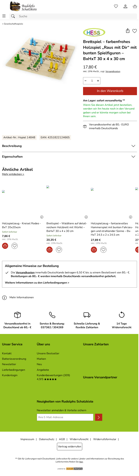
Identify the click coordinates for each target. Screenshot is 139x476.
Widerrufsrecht (79, 439)
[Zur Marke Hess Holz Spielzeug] (94, 32)
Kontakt (7, 353)
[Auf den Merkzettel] (134, 31)
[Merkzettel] (116, 6)
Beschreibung (12, 146)
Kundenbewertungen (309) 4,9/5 (53, 377)
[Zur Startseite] (23, 6)
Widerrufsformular (104, 439)
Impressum (27, 439)
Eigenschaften (12, 157)
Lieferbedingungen (13, 370)
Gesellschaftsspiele (13, 24)
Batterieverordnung (14, 359)
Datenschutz (46, 439)
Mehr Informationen (21, 297)
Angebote (43, 370)
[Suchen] (14, 16)
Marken (41, 359)
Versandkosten (112, 71)
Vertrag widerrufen (69, 446)
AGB (62, 439)
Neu (39, 364)
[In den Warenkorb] (5, 246)
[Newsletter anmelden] (98, 417)
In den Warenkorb (110, 91)
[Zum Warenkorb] (135, 6)
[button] (128, 31)
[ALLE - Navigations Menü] (4, 16)
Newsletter (9, 364)
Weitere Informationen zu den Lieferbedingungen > (37, 283)
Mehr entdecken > (13, 174)
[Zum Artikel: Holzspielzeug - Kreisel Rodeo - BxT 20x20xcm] (23, 201)
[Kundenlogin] (125, 6)
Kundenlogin (9, 375)
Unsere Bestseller (48, 353)
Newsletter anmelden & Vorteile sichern (61, 410)
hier (81, 461)
